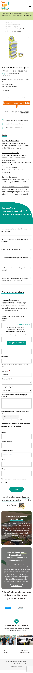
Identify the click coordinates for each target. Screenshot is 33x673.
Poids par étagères (7, 387)
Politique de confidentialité (13, 663)
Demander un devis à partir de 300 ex (16, 104)
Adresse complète (8, 450)
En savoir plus (17, 542)
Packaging (6, 652)
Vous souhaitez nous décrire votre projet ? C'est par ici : (14, 395)
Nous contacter (24, 654)
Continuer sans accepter (23, 324)
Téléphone (5, 469)
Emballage (6, 654)
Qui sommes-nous (25, 652)
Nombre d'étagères (8, 379)
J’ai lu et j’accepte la (15, 479)
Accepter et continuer (16, 343)
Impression (5, 371)
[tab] (5, 135)
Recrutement (24, 650)
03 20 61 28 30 (24, 113)
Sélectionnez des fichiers (10, 417)
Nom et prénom (7, 441)
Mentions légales (23, 663)
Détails (4, 135)
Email (3, 460)
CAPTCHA (4, 483)
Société (4, 432)
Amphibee (19, 666)
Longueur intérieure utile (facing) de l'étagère (12, 317)
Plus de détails (6, 90)
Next (28, 608)
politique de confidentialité (19, 479)
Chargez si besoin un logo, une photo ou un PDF (15, 412)
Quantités (5, 357)
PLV (4, 650)
